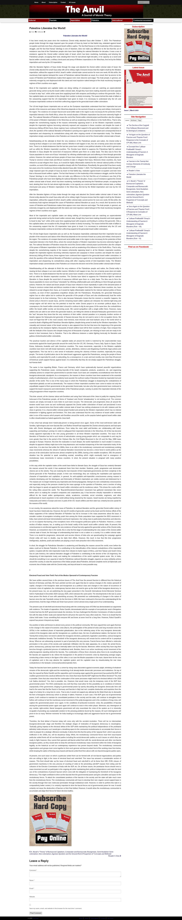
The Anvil (35, 918)
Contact (63, 2)
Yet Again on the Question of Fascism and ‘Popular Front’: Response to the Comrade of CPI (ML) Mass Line (138, 139)
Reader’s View (114, 856)
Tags (139, 120)
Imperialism (75, 20)
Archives (133, 120)
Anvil (32, 32)
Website (32, 896)
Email (31, 888)
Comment (33, 870)
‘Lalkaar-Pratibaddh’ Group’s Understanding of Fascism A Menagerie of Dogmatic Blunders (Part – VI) (138, 235)
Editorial (32, 20)
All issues (72, 2)
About (44, 2)
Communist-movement (142, 20)
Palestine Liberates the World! (136, 175)
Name (31, 880)
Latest (127, 120)
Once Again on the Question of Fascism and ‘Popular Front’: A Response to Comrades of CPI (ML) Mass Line (138, 211)
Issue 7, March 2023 (131, 110)
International (117, 20)
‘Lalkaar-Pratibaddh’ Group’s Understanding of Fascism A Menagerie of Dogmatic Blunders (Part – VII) (138, 222)
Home (36, 2)
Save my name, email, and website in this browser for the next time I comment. (55, 908)
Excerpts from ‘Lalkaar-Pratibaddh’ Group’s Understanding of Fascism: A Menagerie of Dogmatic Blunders (137, 152)
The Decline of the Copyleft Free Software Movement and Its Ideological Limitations (137, 128)
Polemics (95, 20)
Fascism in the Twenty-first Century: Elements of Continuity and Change (138, 164)
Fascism (53, 20)
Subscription (53, 2)
